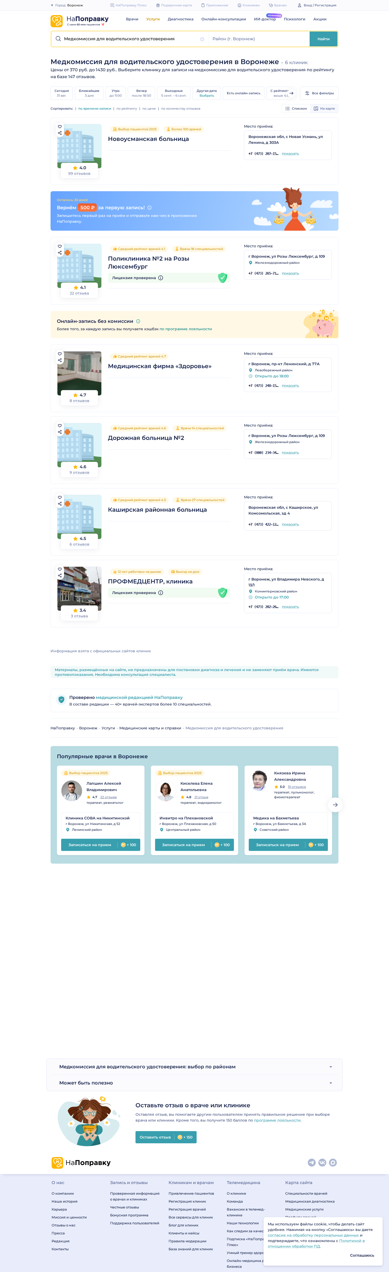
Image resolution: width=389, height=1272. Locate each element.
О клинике (236, 1193)
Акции (320, 19)
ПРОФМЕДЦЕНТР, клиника (150, 581)
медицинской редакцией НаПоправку (139, 697)
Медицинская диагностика (310, 1201)
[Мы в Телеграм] (312, 1163)
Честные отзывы (124, 1207)
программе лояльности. (277, 1120)
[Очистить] (202, 39)
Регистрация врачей (187, 1209)
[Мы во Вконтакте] (322, 1163)
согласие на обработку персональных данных (314, 1235)
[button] (130, 39)
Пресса (58, 1233)
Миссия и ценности (69, 1217)
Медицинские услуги (304, 1209)
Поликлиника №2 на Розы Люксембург (148, 262)
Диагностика (180, 19)
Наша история (65, 1201)
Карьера (59, 1209)
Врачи (132, 19)
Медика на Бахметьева (276, 818)
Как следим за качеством (249, 1231)
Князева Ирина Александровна (290, 776)
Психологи (294, 19)
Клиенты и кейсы (184, 1233)
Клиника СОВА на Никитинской (98, 818)
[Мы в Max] (333, 1163)
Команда (235, 1201)
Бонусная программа (129, 1215)
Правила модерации (187, 1241)
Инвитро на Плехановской (186, 818)
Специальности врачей (306, 1193)
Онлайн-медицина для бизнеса (248, 1263)
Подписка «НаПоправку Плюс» (249, 1242)
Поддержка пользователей (134, 1223)
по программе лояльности (186, 329)
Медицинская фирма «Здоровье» (160, 366)
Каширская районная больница (157, 509)
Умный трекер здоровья (248, 1253)
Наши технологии (243, 1223)
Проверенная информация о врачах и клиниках (135, 1196)
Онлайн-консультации (223, 19)
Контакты (60, 1249)
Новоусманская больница (148, 138)
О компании (63, 1193)
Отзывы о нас (63, 1225)
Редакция (61, 1241)
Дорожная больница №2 (146, 437)
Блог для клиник (183, 1225)
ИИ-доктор (265, 19)
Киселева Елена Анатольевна (196, 786)
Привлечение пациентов (191, 1193)
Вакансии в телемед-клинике (246, 1212)
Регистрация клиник (187, 1201)
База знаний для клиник (191, 1249)
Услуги (153, 19)
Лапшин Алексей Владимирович (104, 786)
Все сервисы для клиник (191, 1217)
